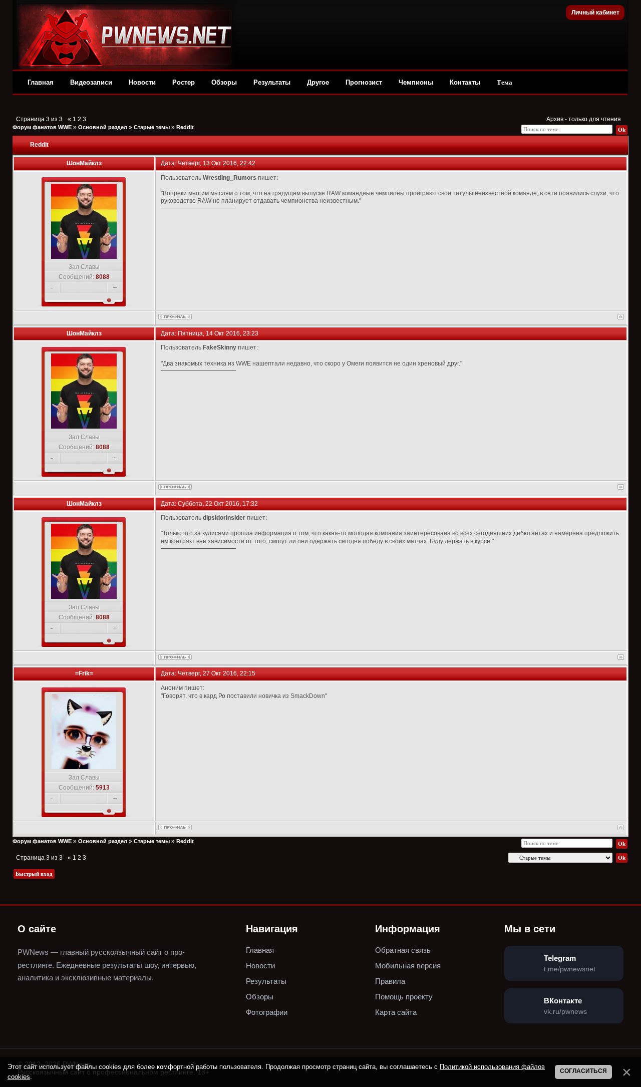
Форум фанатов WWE (42, 127)
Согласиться (583, 1070)
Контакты (465, 82)
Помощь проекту (404, 996)
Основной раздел (102, 127)
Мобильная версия (408, 965)
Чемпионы (416, 82)
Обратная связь (403, 950)
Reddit (185, 127)
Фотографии (266, 1012)
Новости (142, 82)
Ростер (183, 82)
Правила (390, 981)
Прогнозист (364, 82)
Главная (41, 82)
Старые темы (152, 127)
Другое (318, 82)
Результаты (271, 82)
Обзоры (224, 82)
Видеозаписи (91, 82)
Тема (504, 82)
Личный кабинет (595, 12)
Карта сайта (396, 1012)
